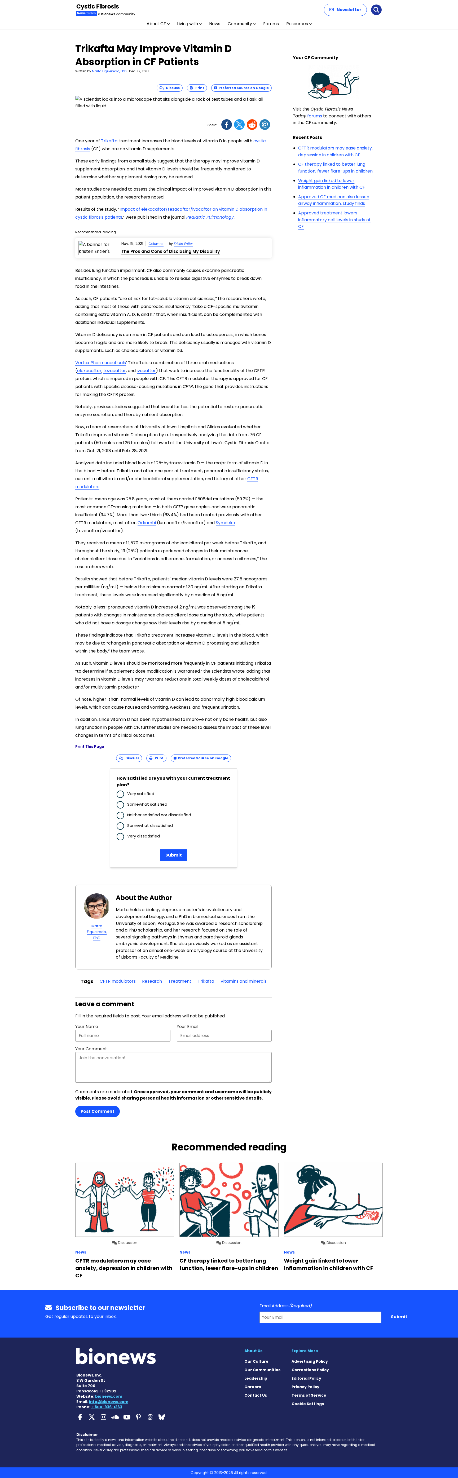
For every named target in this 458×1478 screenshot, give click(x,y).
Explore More (305, 1350)
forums (314, 116)
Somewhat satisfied (147, 804)
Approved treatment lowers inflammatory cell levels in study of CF (334, 220)
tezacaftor (114, 371)
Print (198, 88)
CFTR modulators (118, 981)
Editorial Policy (306, 1378)
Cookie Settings (308, 1403)
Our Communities (262, 1370)
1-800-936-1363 (106, 1407)
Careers (252, 1386)
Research (152, 981)
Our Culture (256, 1361)
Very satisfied (140, 793)
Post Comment (97, 1111)
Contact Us (255, 1395)
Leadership (255, 1378)
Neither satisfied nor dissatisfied (159, 815)
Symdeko (225, 523)
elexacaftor (89, 371)
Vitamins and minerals (244, 981)
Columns (156, 243)
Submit (173, 855)
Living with (187, 24)
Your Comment (91, 1049)
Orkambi (147, 523)
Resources (297, 24)
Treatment (179, 981)
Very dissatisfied (143, 836)
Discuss (172, 88)
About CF (156, 24)
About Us (253, 1350)
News (214, 24)
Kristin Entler (183, 243)
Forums (271, 24)
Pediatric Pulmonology (210, 217)
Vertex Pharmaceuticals (100, 363)
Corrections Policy (310, 1370)
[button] (345, 10)
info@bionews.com (108, 1401)
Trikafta (109, 141)
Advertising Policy (310, 1361)
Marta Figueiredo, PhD (109, 71)
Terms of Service (309, 1395)
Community (240, 24)
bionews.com (108, 1396)
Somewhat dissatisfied (150, 825)
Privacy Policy (305, 1386)
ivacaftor (146, 371)
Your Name (86, 1026)
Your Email (187, 1026)
